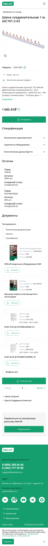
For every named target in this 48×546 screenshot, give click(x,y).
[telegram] (33, 500)
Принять (8, 541)
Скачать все (26, 381)
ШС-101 (16, 75)
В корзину (26, 119)
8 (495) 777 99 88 (12, 468)
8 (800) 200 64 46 (12, 464)
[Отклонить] (44, 541)
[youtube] (14, 500)
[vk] (5, 500)
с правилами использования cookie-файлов (20, 535)
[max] (42, 500)
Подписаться (24, 429)
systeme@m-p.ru (9, 491)
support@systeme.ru (12, 472)
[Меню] (44, 3)
